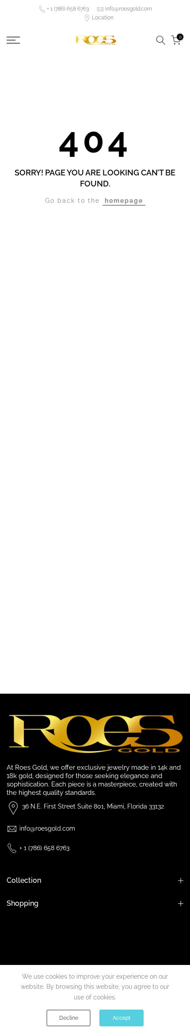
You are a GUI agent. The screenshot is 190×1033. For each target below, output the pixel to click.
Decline (68, 1018)
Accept (121, 1018)
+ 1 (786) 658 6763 (68, 9)
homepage (124, 200)
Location (103, 18)
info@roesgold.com (128, 9)
